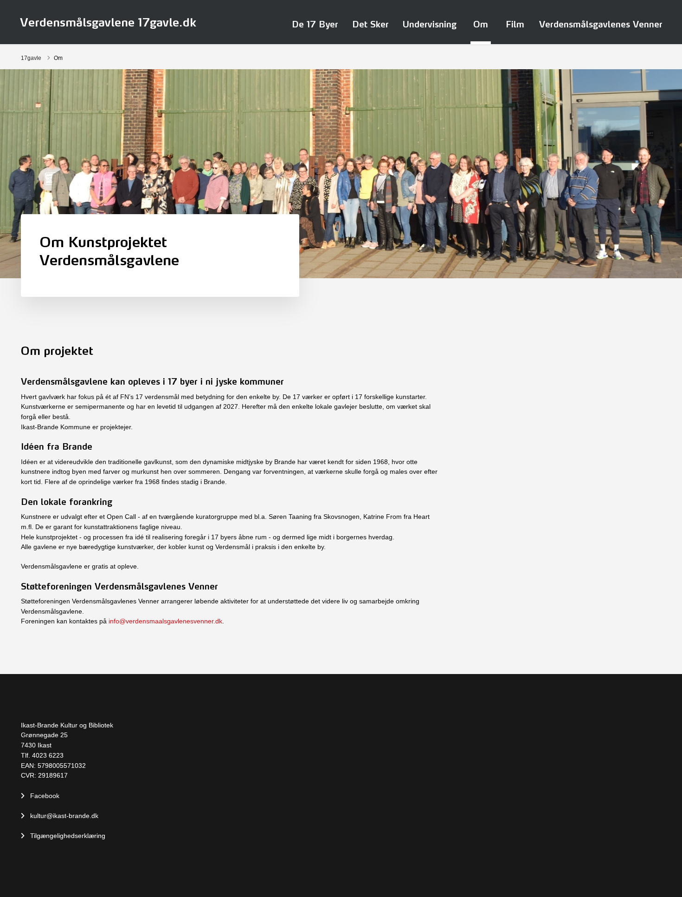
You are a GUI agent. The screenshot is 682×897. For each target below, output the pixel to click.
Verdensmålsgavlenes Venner (601, 24)
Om (480, 24)
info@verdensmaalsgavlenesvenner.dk (165, 621)
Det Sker (370, 24)
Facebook (44, 795)
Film (515, 24)
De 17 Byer (315, 24)
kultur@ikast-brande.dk (64, 815)
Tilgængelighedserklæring (67, 835)
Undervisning (430, 24)
